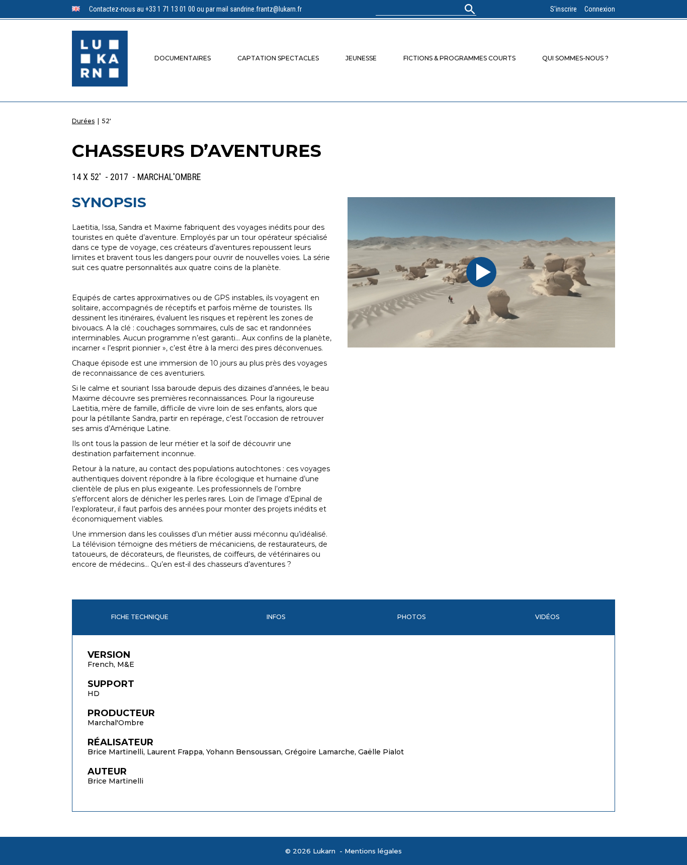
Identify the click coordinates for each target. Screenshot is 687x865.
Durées (83, 121)
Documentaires (182, 58)
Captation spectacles (278, 58)
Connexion (599, 9)
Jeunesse (361, 58)
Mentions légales (373, 851)
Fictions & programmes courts (459, 58)
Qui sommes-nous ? (575, 58)
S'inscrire (563, 9)
